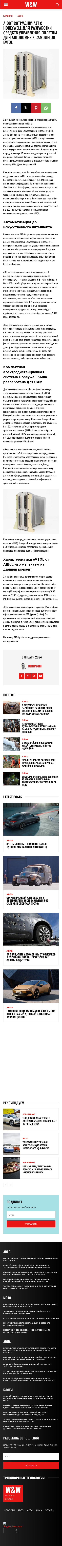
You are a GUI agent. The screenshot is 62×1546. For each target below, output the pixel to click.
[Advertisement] (31, 1061)
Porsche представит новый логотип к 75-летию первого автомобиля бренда (37, 1169)
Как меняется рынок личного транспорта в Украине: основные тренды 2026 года (30, 1305)
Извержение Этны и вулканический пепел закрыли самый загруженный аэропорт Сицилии (39, 728)
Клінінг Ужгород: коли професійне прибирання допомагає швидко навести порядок (27, 1427)
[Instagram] (28, 676)
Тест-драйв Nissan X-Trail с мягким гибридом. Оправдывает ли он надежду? (39, 1121)
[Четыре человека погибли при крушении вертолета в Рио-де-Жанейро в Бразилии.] (11, 761)
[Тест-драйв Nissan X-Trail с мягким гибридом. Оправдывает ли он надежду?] (11, 1119)
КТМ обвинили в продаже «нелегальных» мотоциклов (31, 1318)
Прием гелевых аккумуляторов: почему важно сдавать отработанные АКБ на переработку (27, 1406)
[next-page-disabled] (11, 1185)
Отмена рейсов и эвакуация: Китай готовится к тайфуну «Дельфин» (37, 745)
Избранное (28, 1114)
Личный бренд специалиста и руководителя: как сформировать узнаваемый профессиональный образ (28, 1398)
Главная (8, 15)
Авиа (20, 15)
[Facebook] (16, 108)
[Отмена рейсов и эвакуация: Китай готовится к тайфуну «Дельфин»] (11, 744)
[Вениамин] (24, 666)
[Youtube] (40, 676)
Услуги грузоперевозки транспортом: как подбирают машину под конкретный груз (30, 1420)
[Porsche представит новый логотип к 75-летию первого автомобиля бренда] (11, 1168)
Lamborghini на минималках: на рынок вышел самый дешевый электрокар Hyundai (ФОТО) (30, 1014)
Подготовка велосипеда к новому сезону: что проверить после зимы (26, 1331)
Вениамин (35, 666)
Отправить (31, 1224)
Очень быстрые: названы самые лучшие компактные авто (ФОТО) (26, 845)
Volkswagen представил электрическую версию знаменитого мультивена (35, 1145)
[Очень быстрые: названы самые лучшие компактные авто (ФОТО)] (31, 819)
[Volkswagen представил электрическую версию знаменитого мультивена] (11, 1144)
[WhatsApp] (46, 108)
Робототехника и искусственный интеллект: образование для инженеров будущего (26, 1413)
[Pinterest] (36, 108)
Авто (9, 841)
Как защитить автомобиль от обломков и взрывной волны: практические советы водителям (31, 957)
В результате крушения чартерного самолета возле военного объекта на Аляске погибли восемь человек (37, 709)
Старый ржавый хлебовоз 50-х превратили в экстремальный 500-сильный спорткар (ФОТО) (27, 900)
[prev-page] (5, 1185)
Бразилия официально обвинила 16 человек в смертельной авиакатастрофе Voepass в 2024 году (40, 781)
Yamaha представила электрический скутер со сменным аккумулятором (27, 1312)
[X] (26, 108)
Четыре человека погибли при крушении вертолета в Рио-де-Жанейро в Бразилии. (38, 763)
